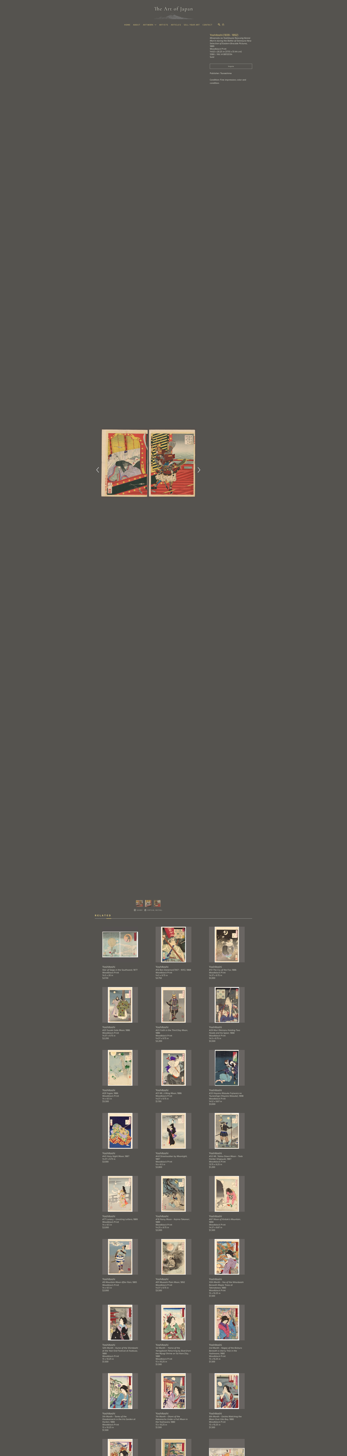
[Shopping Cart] (223, 24)
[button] (149, 25)
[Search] (219, 24)
